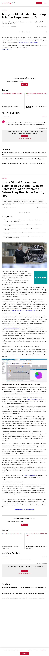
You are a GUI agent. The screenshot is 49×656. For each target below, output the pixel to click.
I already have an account (24, 138)
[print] (46, 32)
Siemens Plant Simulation (12, 328)
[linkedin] (22, 32)
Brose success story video (34, 399)
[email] (29, 32)
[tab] (6, 117)
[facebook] (20, 32)
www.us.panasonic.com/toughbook (28, 42)
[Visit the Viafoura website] (44, 128)
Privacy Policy (43, 649)
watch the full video (30, 475)
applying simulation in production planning (23, 310)
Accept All (24, 653)
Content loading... (6, 49)
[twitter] (24, 32)
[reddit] (26, 32)
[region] (24, 123)
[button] (2, 3)
